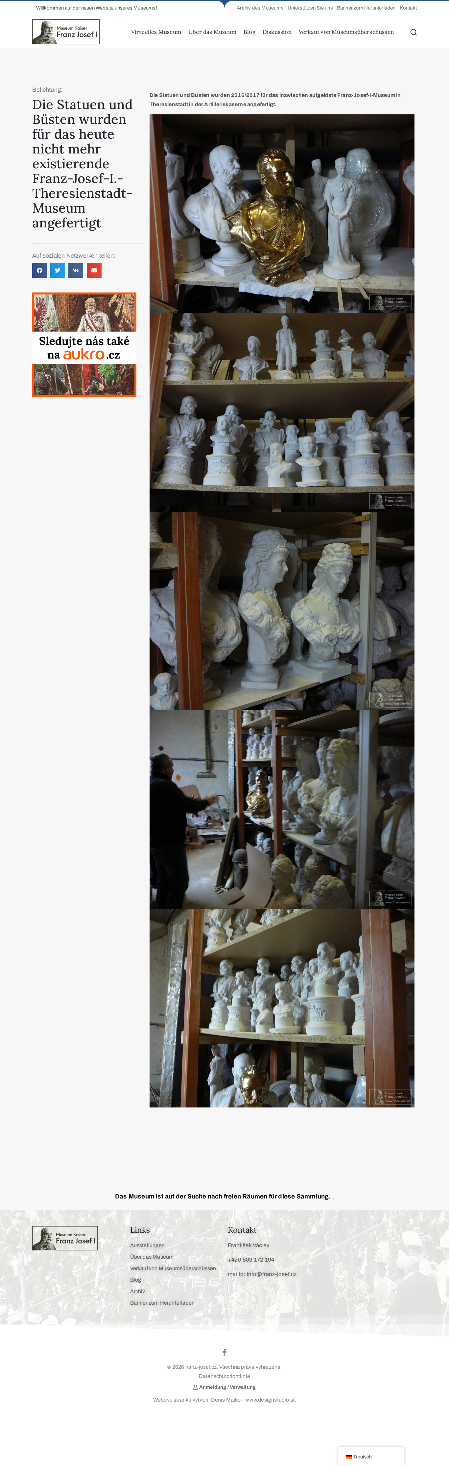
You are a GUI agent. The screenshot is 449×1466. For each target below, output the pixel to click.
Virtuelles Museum (156, 31)
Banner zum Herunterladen (162, 1303)
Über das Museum (212, 31)
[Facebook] (224, 1352)
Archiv (137, 1291)
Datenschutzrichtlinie (224, 1376)
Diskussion (277, 31)
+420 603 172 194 (251, 1260)
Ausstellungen (147, 1245)
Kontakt (242, 1230)
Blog (249, 31)
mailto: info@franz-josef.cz (262, 1274)
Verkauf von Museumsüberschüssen (346, 31)
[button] (94, 8)
